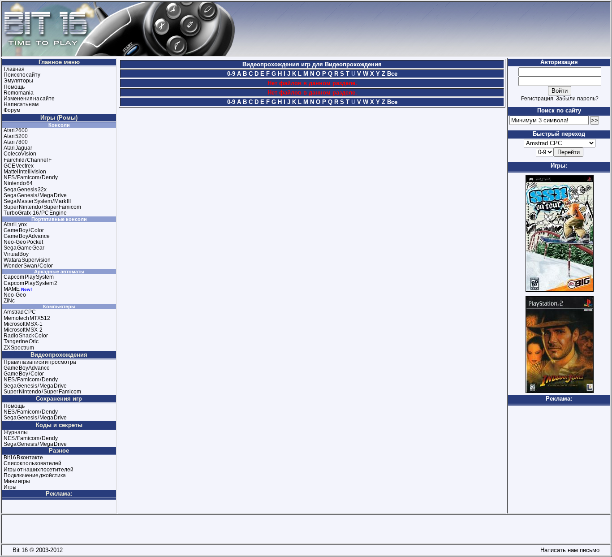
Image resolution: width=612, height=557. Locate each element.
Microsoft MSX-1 (23, 324)
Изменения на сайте (29, 98)
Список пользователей (32, 463)
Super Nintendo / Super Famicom (42, 207)
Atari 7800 (16, 142)
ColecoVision (20, 154)
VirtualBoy (16, 254)
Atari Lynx (15, 224)
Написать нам (21, 104)
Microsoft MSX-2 (23, 330)
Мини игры (17, 481)
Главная (14, 69)
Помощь (14, 87)
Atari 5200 (16, 136)
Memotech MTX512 (27, 318)
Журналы (16, 432)
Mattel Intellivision (25, 171)
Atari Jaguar (18, 148)
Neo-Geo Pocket (23, 242)
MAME (12, 289)
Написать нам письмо (568, 550)
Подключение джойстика (35, 475)
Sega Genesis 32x (25, 189)
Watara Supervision (27, 260)
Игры (10, 487)
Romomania (19, 93)
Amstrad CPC (20, 312)
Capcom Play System (29, 277)
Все (391, 73)
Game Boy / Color (24, 230)
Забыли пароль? (577, 98)
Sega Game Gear (24, 248)
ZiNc (9, 301)
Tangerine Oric (21, 341)
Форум (12, 110)
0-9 (231, 73)
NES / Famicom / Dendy (31, 177)
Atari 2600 (16, 130)
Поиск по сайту (22, 75)
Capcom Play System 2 (30, 283)
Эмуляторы (18, 81)
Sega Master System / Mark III (37, 201)
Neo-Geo (15, 295)
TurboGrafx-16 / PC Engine (35, 213)
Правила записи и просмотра (40, 362)
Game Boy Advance (27, 236)
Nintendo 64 (18, 183)
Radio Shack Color (26, 335)
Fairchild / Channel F (28, 160)
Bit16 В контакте (23, 457)
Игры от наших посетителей (38, 469)
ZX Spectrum (19, 348)
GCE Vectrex (19, 166)
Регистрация (537, 98)
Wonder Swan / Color (28, 266)
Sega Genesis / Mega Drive (35, 195)
